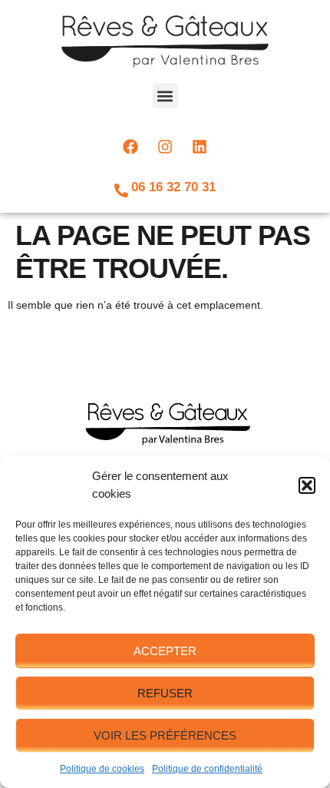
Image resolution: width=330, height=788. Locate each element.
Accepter (165, 650)
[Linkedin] (199, 146)
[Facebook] (130, 146)
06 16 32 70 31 (173, 187)
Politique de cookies (102, 768)
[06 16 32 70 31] (121, 190)
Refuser (165, 693)
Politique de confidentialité (207, 768)
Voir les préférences (165, 735)
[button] (307, 485)
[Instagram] (165, 146)
